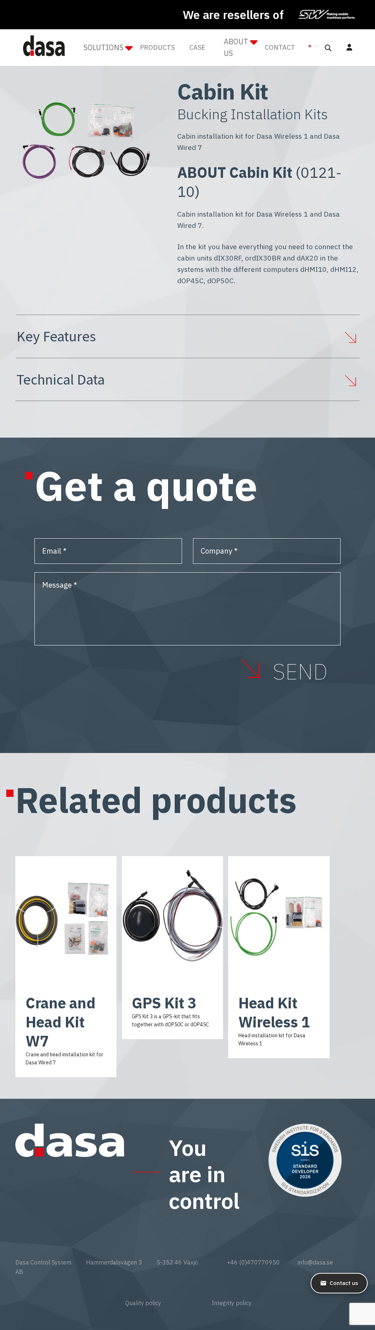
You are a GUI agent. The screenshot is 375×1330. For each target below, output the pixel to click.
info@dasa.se (315, 1262)
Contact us (344, 1283)
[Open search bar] (328, 47)
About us (236, 47)
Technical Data (60, 379)
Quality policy (143, 1303)
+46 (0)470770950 (253, 1262)
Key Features (56, 336)
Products (157, 47)
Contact (280, 47)
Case (197, 47)
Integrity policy (232, 1303)
